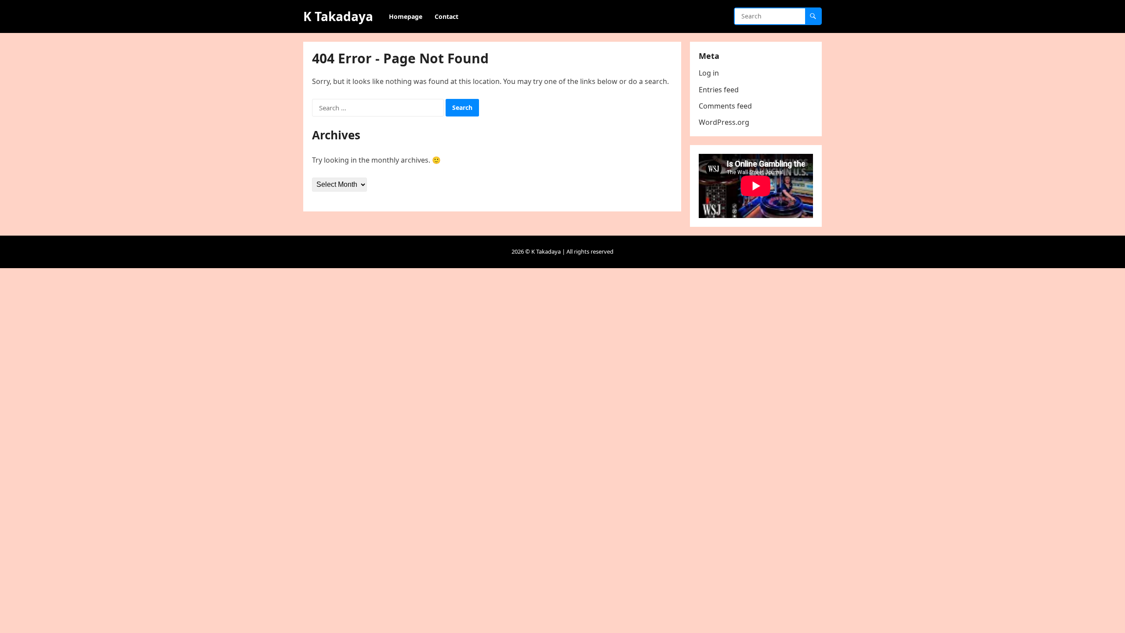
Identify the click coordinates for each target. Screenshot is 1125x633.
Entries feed (719, 90)
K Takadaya (338, 16)
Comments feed (725, 106)
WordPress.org (724, 122)
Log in (709, 73)
